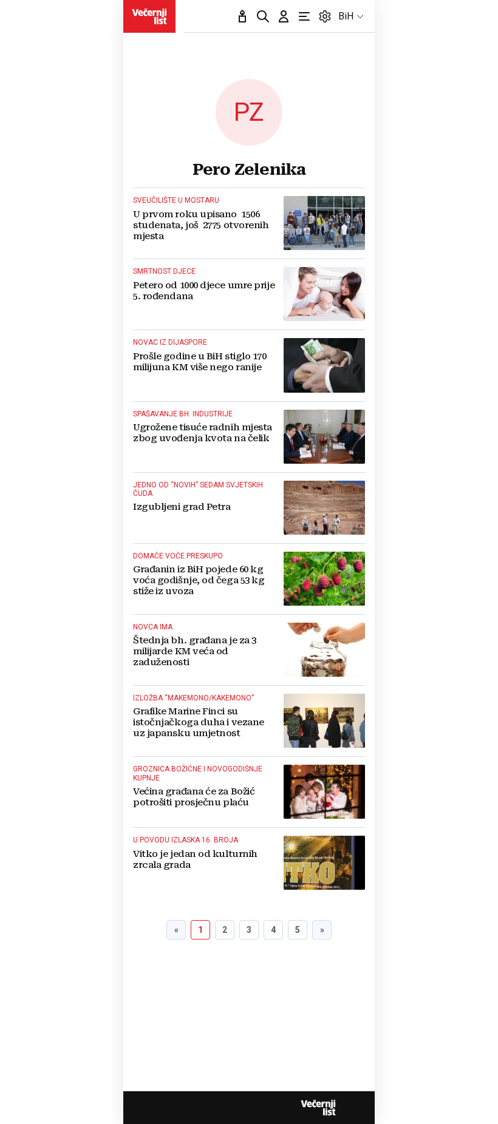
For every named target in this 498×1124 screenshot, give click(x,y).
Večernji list (318, 1107)
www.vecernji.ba (149, 16)
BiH (345, 16)
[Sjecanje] (242, 16)
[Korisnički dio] (283, 16)
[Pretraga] (263, 16)
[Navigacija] (304, 16)
